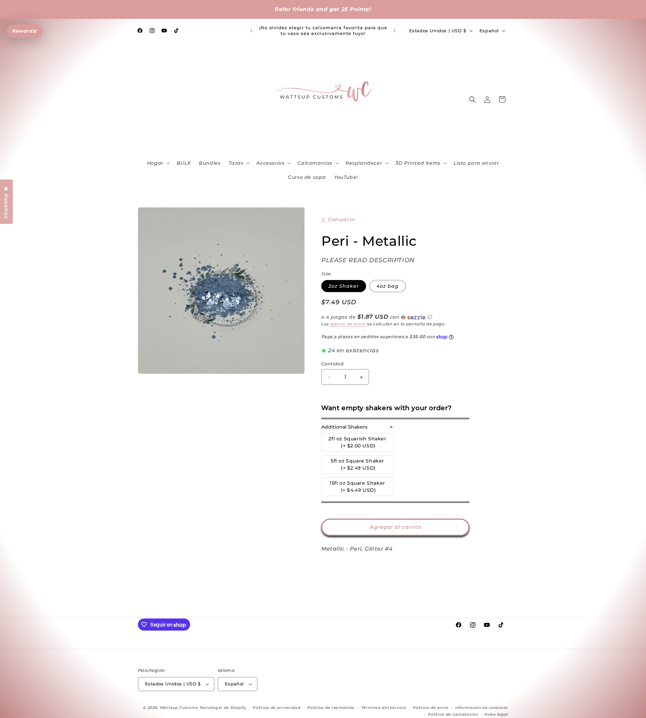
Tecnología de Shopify (223, 707)
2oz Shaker (343, 286)
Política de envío (430, 707)
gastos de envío (348, 323)
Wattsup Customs (179, 707)
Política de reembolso (331, 707)
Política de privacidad (276, 707)
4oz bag (387, 286)
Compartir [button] (341, 219)
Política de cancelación (453, 714)
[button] (158, 163)
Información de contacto (481, 707)
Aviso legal (496, 714)
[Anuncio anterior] (251, 30)
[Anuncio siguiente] (394, 30)
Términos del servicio (383, 707)
